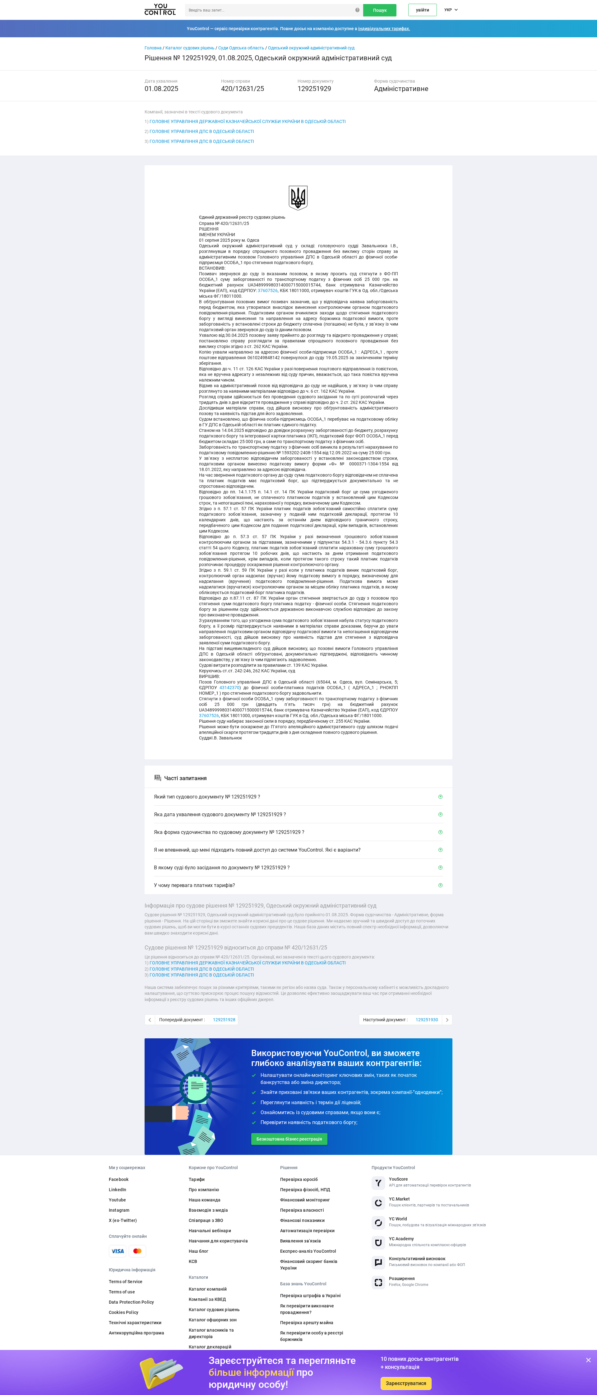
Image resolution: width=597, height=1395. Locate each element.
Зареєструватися (406, 1383)
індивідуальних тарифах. (384, 28)
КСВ (193, 1261)
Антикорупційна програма (136, 1332)
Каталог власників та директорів (211, 1333)
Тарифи (197, 1179)
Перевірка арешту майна (306, 1322)
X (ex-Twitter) (123, 1220)
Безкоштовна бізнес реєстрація (289, 1139)
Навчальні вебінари (210, 1230)
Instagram (119, 1210)
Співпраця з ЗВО (206, 1220)
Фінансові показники (302, 1220)
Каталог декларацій (210, 1346)
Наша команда (204, 1199)
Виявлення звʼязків (300, 1240)
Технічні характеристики (135, 1322)
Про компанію (204, 1189)
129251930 (427, 1019)
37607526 (268, 290)
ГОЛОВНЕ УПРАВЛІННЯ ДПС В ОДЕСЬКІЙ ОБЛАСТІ (202, 131)
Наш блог (198, 1251)
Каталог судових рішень (190, 47)
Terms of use (122, 1291)
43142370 (229, 687)
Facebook (118, 1179)
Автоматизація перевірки (307, 1230)
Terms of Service (125, 1281)
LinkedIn (117, 1189)
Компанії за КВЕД (207, 1299)
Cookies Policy (123, 1312)
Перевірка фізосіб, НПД (305, 1189)
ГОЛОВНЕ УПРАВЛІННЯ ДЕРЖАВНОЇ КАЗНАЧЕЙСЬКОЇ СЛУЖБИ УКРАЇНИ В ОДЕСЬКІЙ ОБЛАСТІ (248, 121)
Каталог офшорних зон (213, 1319)
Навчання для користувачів (218, 1240)
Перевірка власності (302, 1210)
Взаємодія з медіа (208, 1210)
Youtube (117, 1199)
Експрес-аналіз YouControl (308, 1251)
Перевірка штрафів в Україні (310, 1295)
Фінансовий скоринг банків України (309, 1264)
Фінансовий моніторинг (305, 1199)
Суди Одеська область (241, 47)
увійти (422, 9)
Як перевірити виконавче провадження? (307, 1309)
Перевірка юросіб (299, 1179)
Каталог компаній (208, 1289)
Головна (153, 47)
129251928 (224, 1019)
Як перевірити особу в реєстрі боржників (311, 1336)
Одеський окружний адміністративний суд (311, 47)
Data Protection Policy (131, 1302)
